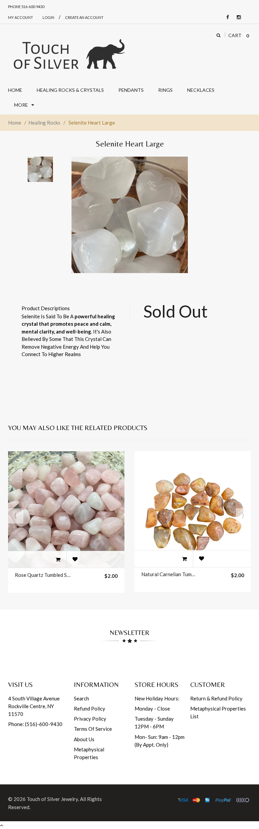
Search (81, 698)
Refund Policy (89, 708)
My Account (20, 17)
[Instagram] (237, 17)
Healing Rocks (44, 122)
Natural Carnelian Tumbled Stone (169, 574)
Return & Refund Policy (216, 698)
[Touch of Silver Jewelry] (69, 53)
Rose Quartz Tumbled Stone (43, 575)
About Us (84, 739)
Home (14, 122)
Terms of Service (93, 729)
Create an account (84, 17)
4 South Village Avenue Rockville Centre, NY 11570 (34, 706)
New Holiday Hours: (157, 698)
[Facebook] (226, 17)
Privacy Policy (90, 719)
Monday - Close (152, 708)
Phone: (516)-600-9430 (35, 724)
